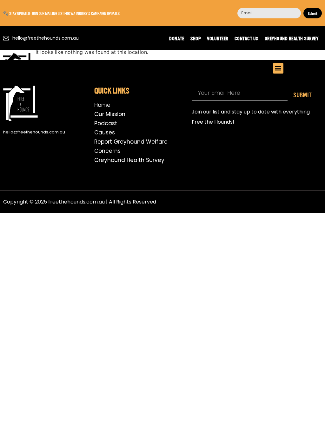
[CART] (316, 67)
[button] (278, 68)
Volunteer (217, 38)
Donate (176, 38)
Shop (195, 38)
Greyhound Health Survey (292, 38)
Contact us (246, 38)
